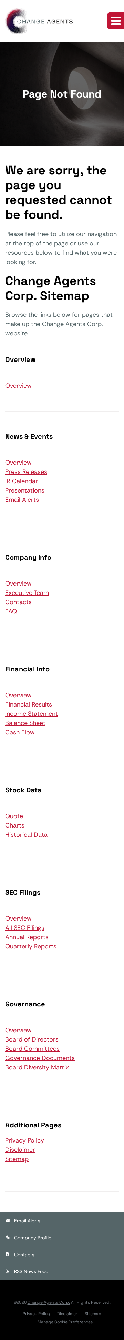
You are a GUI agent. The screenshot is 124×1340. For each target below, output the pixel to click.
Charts (14, 825)
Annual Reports (27, 937)
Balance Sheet (25, 723)
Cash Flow (20, 732)
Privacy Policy (24, 1140)
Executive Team (27, 593)
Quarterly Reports (30, 946)
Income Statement (31, 714)
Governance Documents (40, 1058)
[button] (115, 20)
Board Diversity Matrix (37, 1067)
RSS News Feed (31, 1271)
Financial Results (28, 704)
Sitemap (17, 1159)
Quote (14, 816)
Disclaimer (20, 1150)
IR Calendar (21, 481)
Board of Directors (32, 1039)
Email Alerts (22, 500)
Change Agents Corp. (49, 1302)
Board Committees (32, 1049)
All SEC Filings (24, 928)
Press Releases (26, 472)
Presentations (24, 490)
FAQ (11, 611)
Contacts (18, 602)
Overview (18, 385)
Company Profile (32, 1238)
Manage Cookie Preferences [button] (65, 1322)
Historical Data (26, 835)
